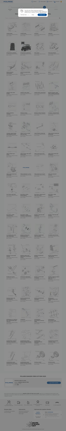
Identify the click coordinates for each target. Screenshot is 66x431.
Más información (43, 12)
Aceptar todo (42, 14)
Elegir (33, 14)
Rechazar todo (24, 14)
